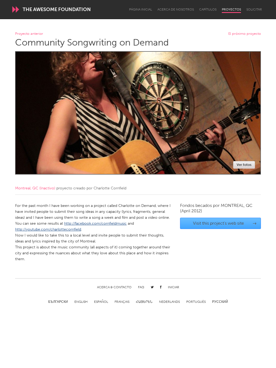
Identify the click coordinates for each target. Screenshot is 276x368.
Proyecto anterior (29, 34)
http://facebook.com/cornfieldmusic (95, 223)
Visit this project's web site (225, 223)
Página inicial (140, 9)
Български (58, 302)
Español (101, 302)
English (81, 302)
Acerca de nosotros (175, 9)
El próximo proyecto (244, 34)
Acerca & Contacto (114, 287)
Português (196, 302)
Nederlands (169, 302)
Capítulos (207, 9)
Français (122, 302)
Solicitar (254, 9)
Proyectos (231, 9)
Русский (220, 302)
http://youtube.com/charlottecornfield (48, 229)
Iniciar (173, 287)
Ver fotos (244, 165)
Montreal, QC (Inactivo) (35, 188)
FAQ (141, 287)
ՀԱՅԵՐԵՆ (144, 302)
